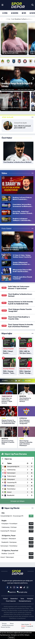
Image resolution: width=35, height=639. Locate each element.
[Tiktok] (24, 587)
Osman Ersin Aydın (20, 123)
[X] (10, 587)
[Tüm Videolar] (32, 173)
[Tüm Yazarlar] (32, 117)
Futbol (5, 13)
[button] (2, 78)
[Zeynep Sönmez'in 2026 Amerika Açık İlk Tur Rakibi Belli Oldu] (8, 411)
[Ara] (33, 5)
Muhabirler (23, 601)
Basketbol (15, 13)
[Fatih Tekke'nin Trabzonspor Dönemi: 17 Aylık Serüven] (8, 389)
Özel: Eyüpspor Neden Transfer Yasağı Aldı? (25, 422)
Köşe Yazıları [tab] (7, 117)
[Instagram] (14, 587)
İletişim (4, 623)
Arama (28, 601)
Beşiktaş (23, 396)
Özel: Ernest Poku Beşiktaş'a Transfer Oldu (8, 442)
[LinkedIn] (17, 587)
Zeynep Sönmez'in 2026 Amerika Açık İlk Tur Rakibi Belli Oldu (8, 422)
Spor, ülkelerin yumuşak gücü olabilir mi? (22, 126)
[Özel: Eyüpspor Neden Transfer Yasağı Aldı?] (26, 411)
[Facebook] (7, 587)
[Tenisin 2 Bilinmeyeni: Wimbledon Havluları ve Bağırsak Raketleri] (6, 263)
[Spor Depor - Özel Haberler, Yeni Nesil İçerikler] (18, 5)
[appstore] (11, 592)
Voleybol (30, 598)
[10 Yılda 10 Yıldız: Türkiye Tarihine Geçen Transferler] (6, 256)
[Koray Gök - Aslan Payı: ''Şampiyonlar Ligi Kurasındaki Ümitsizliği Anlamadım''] (17, 185)
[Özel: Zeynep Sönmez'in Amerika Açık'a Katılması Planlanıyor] (26, 432)
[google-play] (22, 592)
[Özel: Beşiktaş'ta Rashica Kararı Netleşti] (26, 389)
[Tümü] (32, 333)
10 (32, 89)
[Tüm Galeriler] (32, 228)
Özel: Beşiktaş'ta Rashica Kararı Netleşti (25, 400)
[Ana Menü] (2, 5)
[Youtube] (20, 587)
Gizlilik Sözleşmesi (8, 625)
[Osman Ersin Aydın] (8, 125)
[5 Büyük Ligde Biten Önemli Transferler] (6, 278)
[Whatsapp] (27, 587)
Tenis (24, 13)
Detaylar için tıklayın (17, 501)
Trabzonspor (7, 396)
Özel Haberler (11, 601)
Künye (12, 623)
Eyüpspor (23, 418)
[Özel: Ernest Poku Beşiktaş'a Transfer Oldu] (8, 432)
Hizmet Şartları (5, 627)
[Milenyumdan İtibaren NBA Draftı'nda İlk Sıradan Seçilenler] (6, 270)
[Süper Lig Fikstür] (32, 508)
